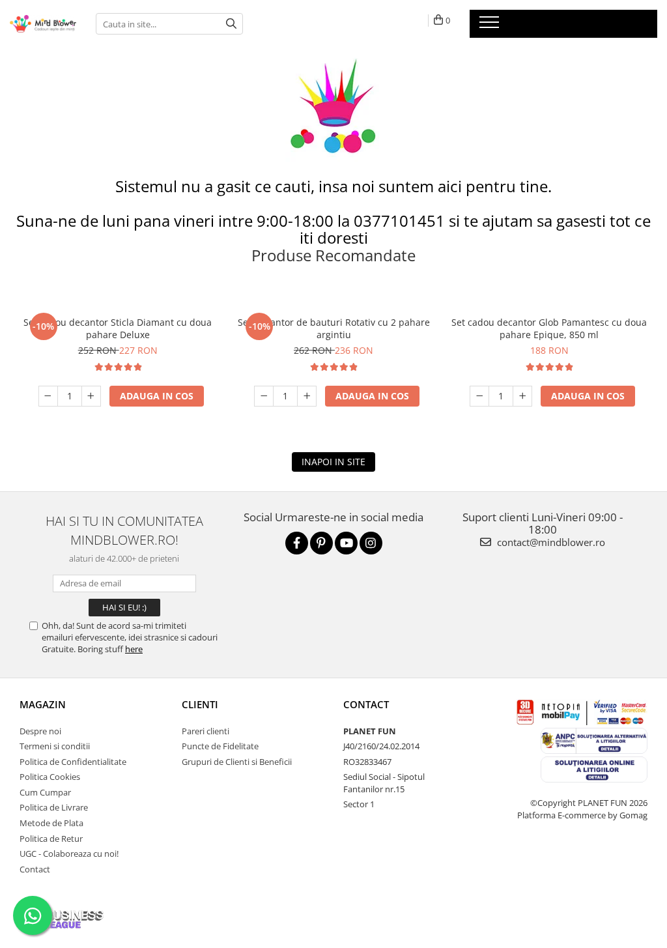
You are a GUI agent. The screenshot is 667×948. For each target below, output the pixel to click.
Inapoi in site (333, 461)
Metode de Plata (51, 823)
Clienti (200, 704)
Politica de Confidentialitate (73, 762)
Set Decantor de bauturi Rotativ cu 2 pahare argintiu (334, 328)
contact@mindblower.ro (549, 542)
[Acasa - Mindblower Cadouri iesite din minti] (43, 24)
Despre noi (40, 731)
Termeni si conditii (55, 746)
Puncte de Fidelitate (220, 746)
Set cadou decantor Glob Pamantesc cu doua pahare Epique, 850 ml (549, 328)
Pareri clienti (205, 731)
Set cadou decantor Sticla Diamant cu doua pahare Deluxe (117, 328)
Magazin (43, 704)
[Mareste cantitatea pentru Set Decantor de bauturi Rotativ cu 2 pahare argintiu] (307, 396)
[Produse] (490, 26)
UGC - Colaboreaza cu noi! (69, 853)
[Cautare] (231, 24)
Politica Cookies (50, 777)
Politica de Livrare (54, 807)
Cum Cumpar (45, 792)
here (134, 649)
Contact (35, 869)
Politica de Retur (51, 838)
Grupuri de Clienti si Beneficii (237, 762)
